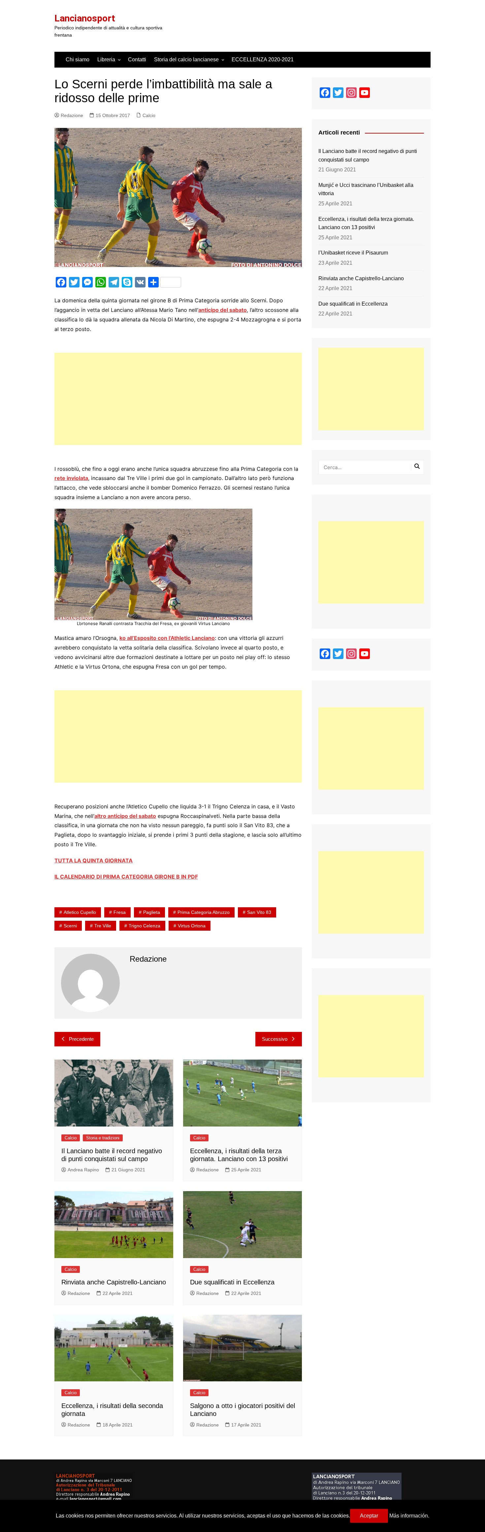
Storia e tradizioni (102, 1137)
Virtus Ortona (192, 925)
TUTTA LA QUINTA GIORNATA (93, 860)
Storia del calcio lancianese (186, 59)
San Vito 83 (259, 912)
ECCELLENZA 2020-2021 (263, 59)
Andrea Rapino (83, 1169)
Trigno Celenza (144, 925)
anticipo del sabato (222, 310)
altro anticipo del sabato (125, 816)
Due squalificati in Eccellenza (232, 1282)
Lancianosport (84, 18)
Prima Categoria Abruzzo (204, 912)
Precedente (81, 1039)
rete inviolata (71, 478)
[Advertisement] (178, 399)
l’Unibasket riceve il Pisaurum (353, 252)
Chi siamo (77, 59)
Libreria (106, 59)
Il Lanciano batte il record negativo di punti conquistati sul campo (367, 155)
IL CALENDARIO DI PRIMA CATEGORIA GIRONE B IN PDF (126, 876)
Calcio (149, 115)
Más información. (409, 1515)
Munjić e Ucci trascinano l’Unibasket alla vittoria (365, 189)
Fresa (119, 912)
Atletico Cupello (80, 912)
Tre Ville (102, 925)
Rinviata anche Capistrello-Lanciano (113, 1282)
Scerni (70, 925)
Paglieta (151, 912)
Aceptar (369, 1515)
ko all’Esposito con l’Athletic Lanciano (167, 638)
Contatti (137, 59)
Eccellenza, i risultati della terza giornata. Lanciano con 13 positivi (366, 223)
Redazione (72, 115)
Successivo (274, 1039)
